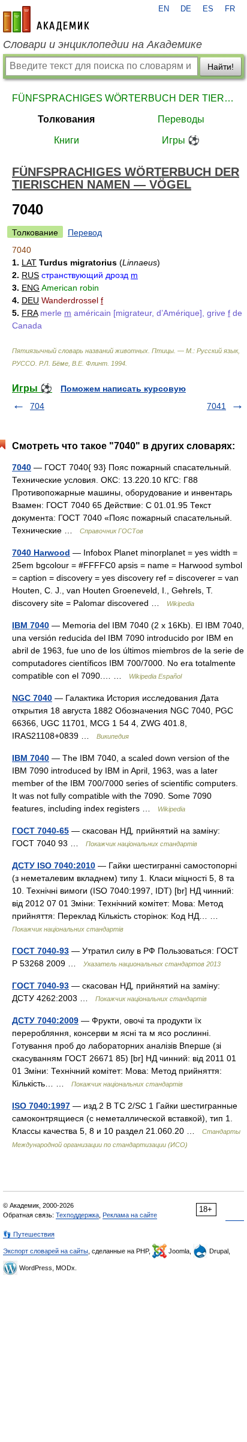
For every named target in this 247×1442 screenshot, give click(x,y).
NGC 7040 (32, 698)
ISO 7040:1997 (41, 1105)
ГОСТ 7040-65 (40, 830)
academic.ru (46, 19)
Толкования (66, 119)
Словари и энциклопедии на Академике (102, 44)
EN (163, 9)
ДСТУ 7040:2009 (45, 1020)
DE (185, 9)
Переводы (181, 119)
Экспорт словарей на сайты (45, 1251)
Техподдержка (77, 1215)
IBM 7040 (30, 625)
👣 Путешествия (29, 1234)
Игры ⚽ (181, 140)
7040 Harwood (41, 552)
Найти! (220, 66)
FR (230, 9)
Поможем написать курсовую (123, 388)
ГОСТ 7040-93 (40, 951)
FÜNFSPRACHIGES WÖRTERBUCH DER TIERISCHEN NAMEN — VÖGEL (123, 98)
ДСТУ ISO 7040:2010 (53, 865)
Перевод (85, 232)
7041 (216, 406)
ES (208, 9)
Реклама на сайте (130, 1215)
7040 (21, 467)
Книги (66, 140)
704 (37, 406)
